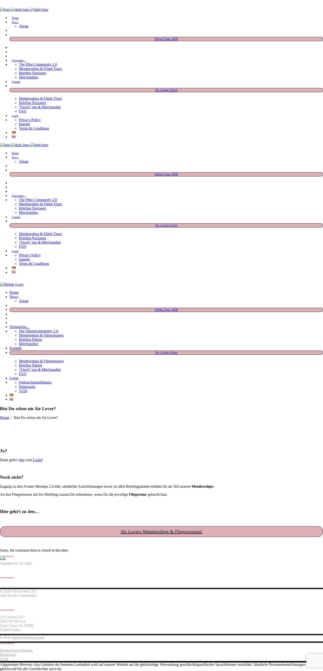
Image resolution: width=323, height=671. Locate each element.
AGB (4, 659)
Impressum (8, 655)
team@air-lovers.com (28, 637)
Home (4, 418)
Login (37, 460)
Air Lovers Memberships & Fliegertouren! (162, 531)
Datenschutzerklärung (16, 650)
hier (22, 460)
